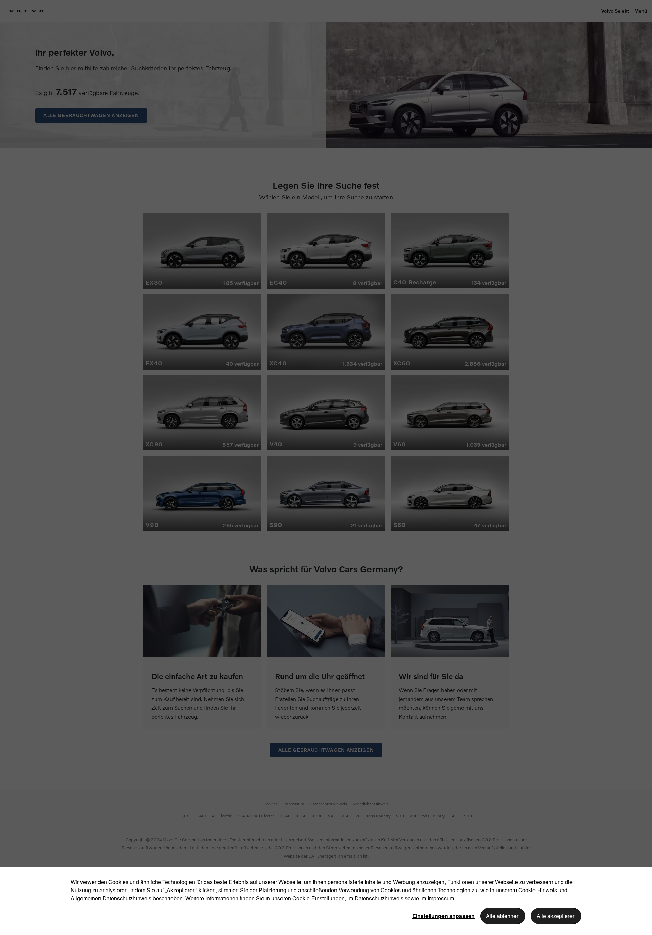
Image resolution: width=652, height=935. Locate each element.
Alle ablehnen (503, 916)
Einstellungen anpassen (443, 916)
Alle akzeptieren (556, 916)
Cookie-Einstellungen (318, 898)
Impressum (441, 898)
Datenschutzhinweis (379, 898)
